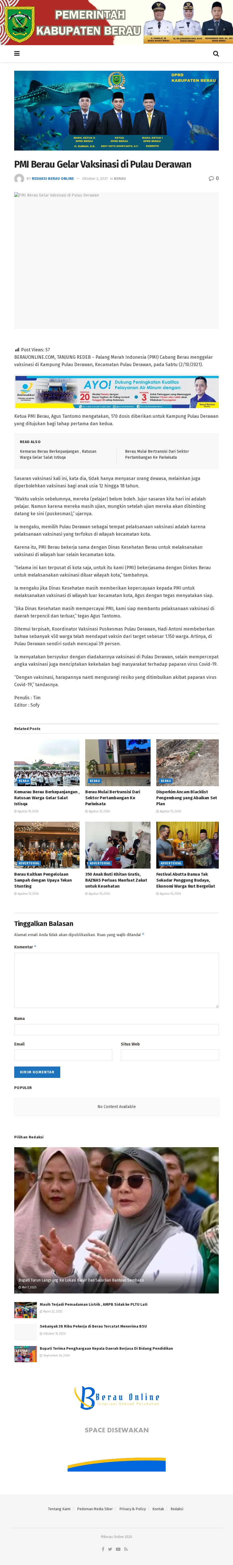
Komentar (25, 947)
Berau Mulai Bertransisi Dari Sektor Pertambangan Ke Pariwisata (112, 797)
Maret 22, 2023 (52, 1311)
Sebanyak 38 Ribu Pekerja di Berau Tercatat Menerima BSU (93, 1326)
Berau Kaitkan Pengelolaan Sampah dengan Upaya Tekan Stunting (43, 880)
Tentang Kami (59, 1509)
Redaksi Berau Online (53, 178)
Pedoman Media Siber (95, 1509)
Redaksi (176, 1509)
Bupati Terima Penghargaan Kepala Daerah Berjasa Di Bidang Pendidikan (106, 1348)
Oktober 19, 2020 (54, 1334)
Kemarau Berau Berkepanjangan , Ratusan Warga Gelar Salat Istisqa (47, 797)
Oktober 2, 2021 (95, 178)
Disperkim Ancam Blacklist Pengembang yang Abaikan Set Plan (186, 797)
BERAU (120, 178)
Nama (19, 1018)
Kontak (158, 1509)
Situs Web (130, 1044)
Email (19, 1044)
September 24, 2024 (56, 1355)
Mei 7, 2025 (28, 1287)
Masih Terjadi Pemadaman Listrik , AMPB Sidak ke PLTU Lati (93, 1304)
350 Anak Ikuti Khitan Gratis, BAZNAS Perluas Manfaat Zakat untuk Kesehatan (116, 880)
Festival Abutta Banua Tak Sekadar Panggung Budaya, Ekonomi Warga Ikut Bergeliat (185, 880)
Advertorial (29, 863)
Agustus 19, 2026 (27, 811)
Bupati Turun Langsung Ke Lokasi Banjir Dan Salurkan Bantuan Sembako (81, 1280)
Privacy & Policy (132, 1509)
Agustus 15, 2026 (99, 811)
